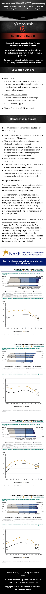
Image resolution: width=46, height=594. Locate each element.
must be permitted (33, 170)
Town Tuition (10, 78)
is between (29, 60)
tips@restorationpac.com (28, 582)
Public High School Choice (15, 94)
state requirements (19, 128)
